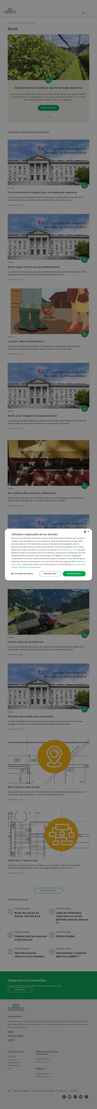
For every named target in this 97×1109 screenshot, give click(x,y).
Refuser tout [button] (50, 573)
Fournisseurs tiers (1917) (68, 550)
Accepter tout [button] (74, 573)
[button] (22, 573)
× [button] (88, 531)
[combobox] (85, 532)
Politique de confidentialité (29, 567)
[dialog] (48, 554)
